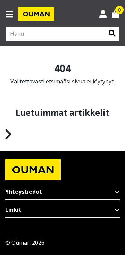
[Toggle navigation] (12, 14)
